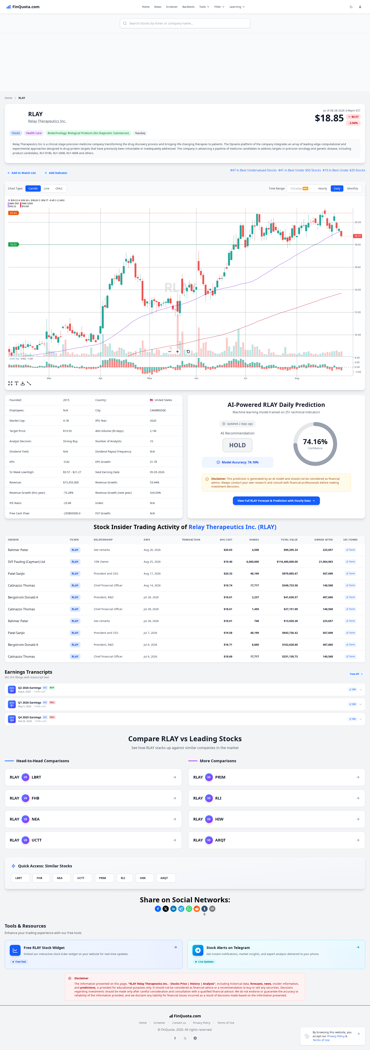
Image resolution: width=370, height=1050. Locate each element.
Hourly (322, 188)
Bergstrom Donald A (23, 597)
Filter (217, 7)
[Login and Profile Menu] (360, 6)
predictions (87, 987)
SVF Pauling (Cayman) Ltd (26, 562)
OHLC (59, 188)
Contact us (179, 1023)
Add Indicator (58, 173)
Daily (337, 188)
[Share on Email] (212, 909)
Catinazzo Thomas (21, 585)
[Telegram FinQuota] (195, 1038)
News (157, 7)
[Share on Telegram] (181, 909)
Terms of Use (225, 1023)
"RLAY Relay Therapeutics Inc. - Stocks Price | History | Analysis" (171, 983)
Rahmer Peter (18, 550)
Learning (235, 7)
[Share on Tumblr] (204, 909)
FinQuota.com (187, 1016)
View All (354, 674)
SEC (354, 689)
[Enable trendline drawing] (29, 383)
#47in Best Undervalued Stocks (253, 170)
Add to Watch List (24, 173)
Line (46, 188)
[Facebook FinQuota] (175, 1038)
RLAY (75, 550)
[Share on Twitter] (166, 909)
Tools (202, 7)
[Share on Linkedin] (173, 909)
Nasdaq (140, 133)
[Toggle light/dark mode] (351, 6)
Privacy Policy (201, 1023)
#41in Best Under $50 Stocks (299, 170)
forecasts (256, 983)
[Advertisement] (185, 62)
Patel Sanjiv (16, 573)
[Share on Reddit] (197, 909)
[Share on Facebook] (158, 909)
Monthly (352, 188)
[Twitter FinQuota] (185, 1038)
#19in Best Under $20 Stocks (344, 170)
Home (146, 7)
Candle (33, 188)
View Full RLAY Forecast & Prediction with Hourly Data (274, 500)
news (267, 983)
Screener (172, 7)
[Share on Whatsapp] (189, 909)
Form (352, 549)
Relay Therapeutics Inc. (47, 121)
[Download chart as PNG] (22, 383)
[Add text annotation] (16, 383)
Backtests (188, 7)
